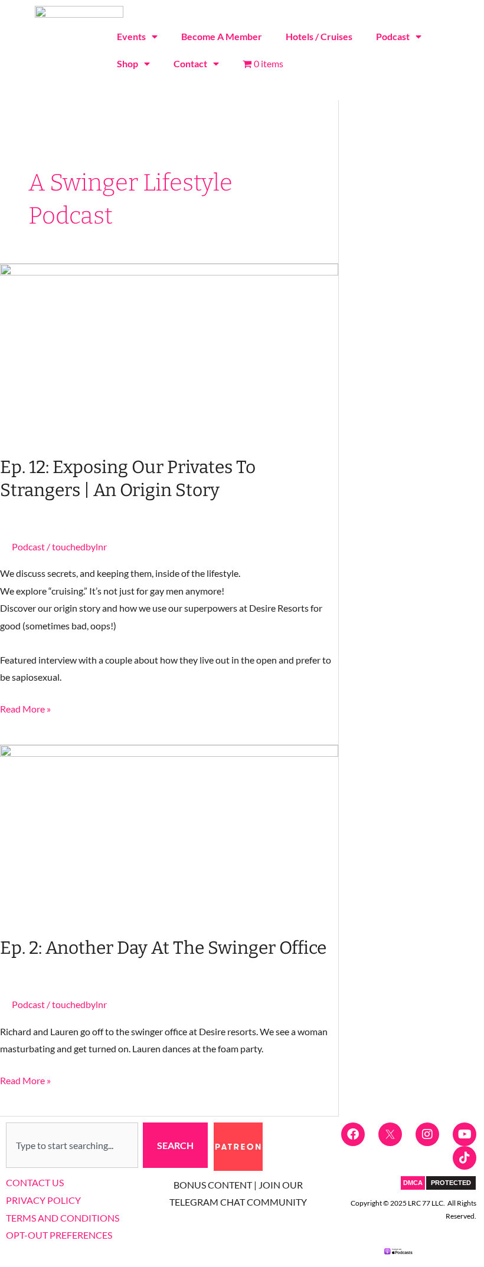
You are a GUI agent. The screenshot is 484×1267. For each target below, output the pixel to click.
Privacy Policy (43, 1200)
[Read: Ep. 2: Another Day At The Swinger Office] (169, 832)
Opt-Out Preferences (59, 1234)
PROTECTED (451, 1182)
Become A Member (221, 36)
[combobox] (72, 1145)
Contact (190, 63)
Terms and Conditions (62, 1217)
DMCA (413, 1182)
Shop (127, 63)
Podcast (393, 36)
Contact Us (35, 1182)
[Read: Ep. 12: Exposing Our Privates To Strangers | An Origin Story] (169, 351)
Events (131, 36)
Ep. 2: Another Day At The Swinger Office (163, 948)
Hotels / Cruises (319, 36)
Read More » (25, 707)
